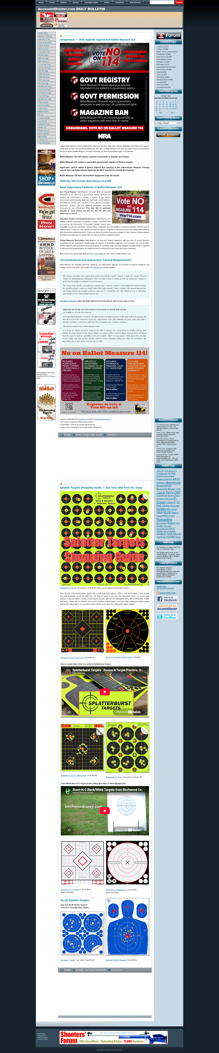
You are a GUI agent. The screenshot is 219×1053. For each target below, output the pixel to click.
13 (170, 104)
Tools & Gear (43, 108)
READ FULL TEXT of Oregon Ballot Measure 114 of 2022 (85, 181)
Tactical (99, 435)
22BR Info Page (43, 74)
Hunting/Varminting (163, 67)
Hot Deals (160, 64)
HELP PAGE (42, 137)
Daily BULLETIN (44, 39)
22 (176, 106)
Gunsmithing (161, 59)
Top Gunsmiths (43, 105)
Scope (160, 526)
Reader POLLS (43, 130)
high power (163, 505)
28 (173, 108)
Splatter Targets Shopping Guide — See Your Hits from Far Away (101, 487)
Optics (159, 74)
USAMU (170, 536)
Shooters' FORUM (45, 36)
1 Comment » (112, 435)
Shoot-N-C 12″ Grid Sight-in (71, 889)
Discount (169, 499)
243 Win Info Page (44, 86)
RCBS (171, 516)
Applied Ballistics (164, 479)
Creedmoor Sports (165, 495)
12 (167, 104)
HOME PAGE (43, 33)
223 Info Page (43, 71)
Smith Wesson (174, 534)
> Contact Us (43, 140)
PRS (165, 515)
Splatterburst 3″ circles (114, 777)
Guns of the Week (44, 42)
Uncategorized (162, 87)
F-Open (169, 502)
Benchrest (173, 482)
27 (170, 108)
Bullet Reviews (43, 112)
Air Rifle (172, 473)
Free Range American (68, 301)
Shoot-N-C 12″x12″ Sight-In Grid (72, 657)
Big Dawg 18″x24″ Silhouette (116, 960)
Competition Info (44, 52)
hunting (161, 509)
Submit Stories (42, 1037)
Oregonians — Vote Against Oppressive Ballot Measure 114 (97, 39)
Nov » (173, 113)
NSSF (167, 512)
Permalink (67, 435)
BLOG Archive (43, 49)
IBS (168, 509)
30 (156, 110)
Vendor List (42, 127)
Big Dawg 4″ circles (68, 960)
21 (173, 106)
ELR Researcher (163, 425)
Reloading (160, 77)
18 (163, 106)
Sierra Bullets (169, 531)
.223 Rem (168, 471)
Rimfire (171, 523)
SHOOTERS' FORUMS (165, 588)
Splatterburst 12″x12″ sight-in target (73, 775)
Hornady (174, 506)
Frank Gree (161, 448)
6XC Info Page (43, 83)
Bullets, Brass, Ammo (164, 52)
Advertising (41, 1034)
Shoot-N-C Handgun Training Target (119, 657)
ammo (160, 476)
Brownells (162, 489)
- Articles (79, 435)
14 (173, 104)
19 (167, 106)
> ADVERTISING (44, 143)
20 (170, 106)
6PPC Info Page (44, 80)
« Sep (160, 113)
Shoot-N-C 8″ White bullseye (116, 890)
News (93, 435)
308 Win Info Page (44, 99)
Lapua (174, 509)
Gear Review (89, 970)
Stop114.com (98, 267)
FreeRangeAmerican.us (102, 419)
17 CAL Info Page (44, 64)
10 (160, 104)
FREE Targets (43, 102)
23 (156, 108)
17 (160, 106)
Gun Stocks (42, 121)
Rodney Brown (162, 455)
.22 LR (160, 471)
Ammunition (168, 476)
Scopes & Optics (44, 124)
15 (176, 104)
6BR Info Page (43, 58)
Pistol (159, 516)
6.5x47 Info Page (44, 90)
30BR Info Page (43, 77)
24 (160, 108)
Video (178, 537)
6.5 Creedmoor (167, 472)
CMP (177, 492)
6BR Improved (43, 61)
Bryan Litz (174, 488)
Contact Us (41, 1035)
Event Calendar (43, 134)
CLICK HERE (98, 254)
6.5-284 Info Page (44, 93)
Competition (80, 970)
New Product (161, 69)
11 (163, 104)
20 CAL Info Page (44, 68)
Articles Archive (43, 46)
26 (167, 108)
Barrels (40, 115)
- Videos (160, 49)
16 (156, 106)
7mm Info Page (43, 96)
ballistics (161, 483)
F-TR (177, 502)
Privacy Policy (42, 1039)
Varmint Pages (43, 55)
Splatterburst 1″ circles (68, 588)
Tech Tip (160, 85)
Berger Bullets (164, 485)
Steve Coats (161, 433)
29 (176, 108)
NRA (160, 512)
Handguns (86, 435)
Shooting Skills (100, 970)
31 (160, 110)
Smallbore (161, 534)
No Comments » (117, 970)
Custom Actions (43, 118)
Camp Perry (165, 492)
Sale (178, 523)
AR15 (176, 479)
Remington (162, 523)
